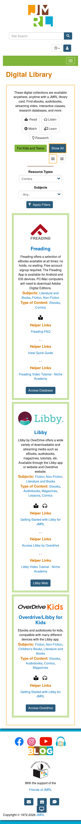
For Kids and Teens (30, 148)
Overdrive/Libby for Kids (40, 619)
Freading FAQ (40, 331)
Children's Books (30, 649)
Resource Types (40, 172)
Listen (51, 119)
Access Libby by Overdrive (40, 545)
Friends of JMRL (40, 789)
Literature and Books (40, 481)
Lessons (34, 495)
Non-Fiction (51, 297)
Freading (41, 248)
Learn (52, 128)
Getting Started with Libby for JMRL (40, 521)
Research (41, 137)
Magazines (49, 491)
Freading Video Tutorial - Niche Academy (40, 376)
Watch (32, 128)
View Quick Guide (40, 353)
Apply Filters (41, 204)
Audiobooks (31, 491)
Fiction (36, 297)
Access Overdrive (40, 708)
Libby (40, 432)
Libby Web (40, 583)
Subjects (40, 187)
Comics (40, 307)
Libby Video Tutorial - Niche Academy (40, 568)
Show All (57, 148)
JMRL (40, 814)
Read (32, 119)
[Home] (40, 17)
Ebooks (54, 302)
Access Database (40, 390)
